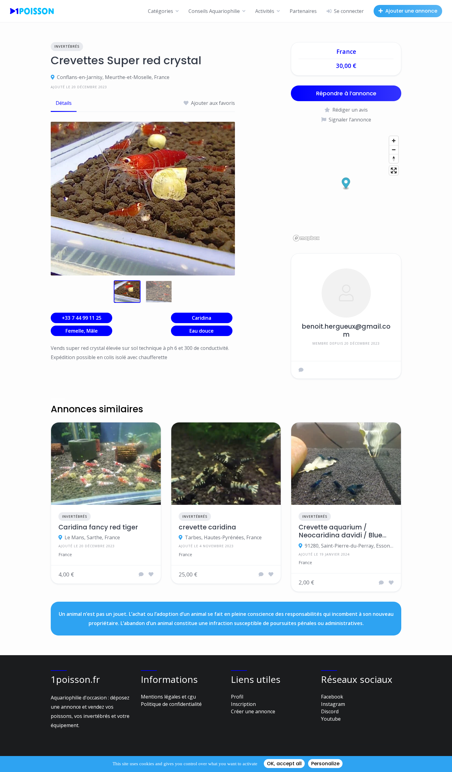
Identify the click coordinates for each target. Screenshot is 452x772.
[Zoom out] (393, 149)
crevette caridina (207, 527)
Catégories (160, 11)
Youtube (331, 718)
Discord (330, 711)
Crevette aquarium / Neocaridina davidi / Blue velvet (340, 531)
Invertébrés (66, 46)
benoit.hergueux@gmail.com (346, 330)
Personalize (325, 763)
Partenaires (303, 11)
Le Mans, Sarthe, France (92, 537)
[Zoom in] (393, 140)
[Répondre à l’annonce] (141, 574)
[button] (346, 183)
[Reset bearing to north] (393, 158)
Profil (237, 696)
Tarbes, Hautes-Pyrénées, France (223, 537)
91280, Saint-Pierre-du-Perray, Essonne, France (349, 545)
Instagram (333, 704)
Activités (264, 11)
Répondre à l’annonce (346, 93)
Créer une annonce (253, 711)
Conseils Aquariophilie (214, 11)
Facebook (332, 696)
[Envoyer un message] (301, 370)
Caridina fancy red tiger (98, 527)
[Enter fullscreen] (393, 170)
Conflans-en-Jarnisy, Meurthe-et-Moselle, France (113, 77)
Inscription (243, 704)
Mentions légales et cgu (168, 696)
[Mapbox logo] (306, 238)
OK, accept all (284, 763)
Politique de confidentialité (171, 704)
